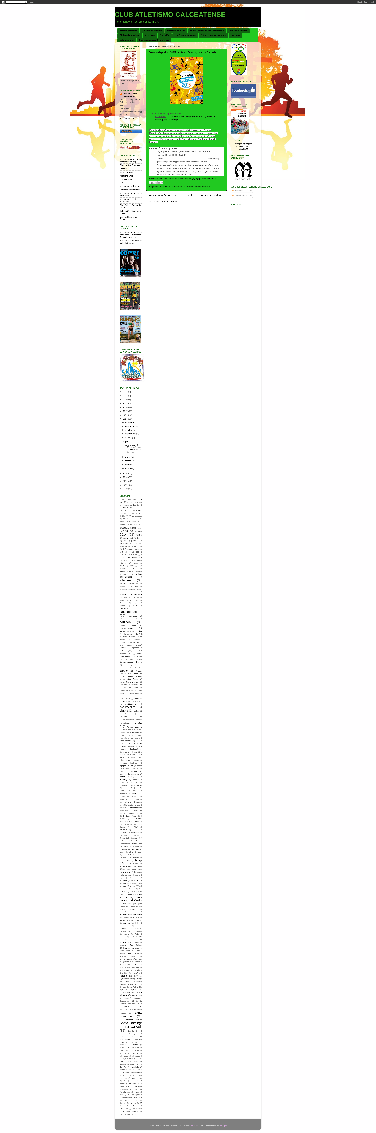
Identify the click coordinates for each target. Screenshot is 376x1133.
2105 (121, 552)
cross (138, 723)
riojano (123, 975)
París (137, 934)
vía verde (123, 1078)
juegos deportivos (126, 852)
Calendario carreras (152, 30)
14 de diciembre (136, 508)
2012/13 (139, 528)
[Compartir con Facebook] (158, 182)
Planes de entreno (238, 30)
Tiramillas (124, 169)
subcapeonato (125, 1039)
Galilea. (135, 796)
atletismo (126, 580)
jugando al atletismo (131, 857)
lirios (140, 869)
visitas (137, 1092)
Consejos (150, 35)
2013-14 (137, 531)
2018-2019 (135, 546)
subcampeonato (126, 1037)
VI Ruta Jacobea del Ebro (130, 1075)
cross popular (125, 741)
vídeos (124, 1081)
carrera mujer (128, 665)
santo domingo (131, 1014)
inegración (135, 830)
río (127, 973)
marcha (123, 886)
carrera (123, 650)
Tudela (136, 1050)
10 (120, 499)
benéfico (127, 597)
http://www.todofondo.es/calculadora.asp (131, 242)
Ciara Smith (134, 693)
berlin (122, 600)
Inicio (190, 195)
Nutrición (164, 35)
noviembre (130, 426)
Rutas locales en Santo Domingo (207, 30)
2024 (125, 392)
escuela (136, 768)
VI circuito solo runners (131, 1072)
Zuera (131, 1114)
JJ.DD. (125, 846)
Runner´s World (128, 979)
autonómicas (134, 586)
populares (135, 942)
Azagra (122, 589)
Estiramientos (127, 40)
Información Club (176, 30)
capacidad (135, 648)
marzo (128, 461)
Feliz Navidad (137, 785)
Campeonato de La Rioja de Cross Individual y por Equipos (131, 636)
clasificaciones (127, 707)
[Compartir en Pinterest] (161, 182)
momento (125, 906)
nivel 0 (137, 923)
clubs (122, 714)
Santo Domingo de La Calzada (179, 187)
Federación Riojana (128, 782)
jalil (133, 844)
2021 (125, 396)
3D (130, 552)
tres (132, 1042)
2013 (125, 477)
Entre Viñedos (133, 760)
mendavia (127, 904)
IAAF (122, 183)
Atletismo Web (126, 176)
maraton (135, 880)
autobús (122, 586)
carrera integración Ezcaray (130, 659)
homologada (135, 808)
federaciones (124, 785)
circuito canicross (126, 696)
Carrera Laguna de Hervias (131, 662)
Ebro (140, 749)
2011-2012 (138, 524)
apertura (135, 568)
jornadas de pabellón (129, 849)
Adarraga (123, 563)
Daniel (140, 746)
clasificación (130, 704)
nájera (122, 920)
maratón (123, 883)
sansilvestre (124, 1006)
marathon (123, 881)
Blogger (222, 1126)
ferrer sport (127, 788)
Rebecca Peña (127, 956)
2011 (125, 485)
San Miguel (126, 990)
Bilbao (138, 600)
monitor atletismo (128, 909)
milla (140, 904)
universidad (124, 1056)
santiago (123, 1013)
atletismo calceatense (129, 583)
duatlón (133, 749)
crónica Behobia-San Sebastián (131, 719)
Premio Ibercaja (131, 948)
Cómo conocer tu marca (213, 35)
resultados (138, 965)
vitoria (122, 1095)
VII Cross (133, 1084)
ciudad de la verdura (134, 701)
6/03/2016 (123, 555)
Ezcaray (123, 780)
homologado (124, 810)
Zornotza (123, 1114)
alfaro (122, 566)
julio (127, 441)
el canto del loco (130, 752)
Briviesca (123, 603)
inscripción (135, 832)
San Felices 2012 (135, 987)
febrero (129, 464)
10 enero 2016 (130, 499)
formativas (123, 794)
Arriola (131, 571)
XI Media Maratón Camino (129, 1097)
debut (124, 749)
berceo (136, 597)
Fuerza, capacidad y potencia (154, 40)
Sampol (137, 981)
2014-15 (139, 535)
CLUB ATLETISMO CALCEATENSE (170, 14)
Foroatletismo (126, 179)
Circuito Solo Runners (130, 165)
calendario (133, 616)
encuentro (131, 757)
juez (141, 855)
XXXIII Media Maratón (129, 1111)
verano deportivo (202, 187)
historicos (123, 807)
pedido (132, 937)
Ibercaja (139, 813)
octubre (129, 430)
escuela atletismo (128, 771)
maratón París (135, 883)
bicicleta (129, 600)
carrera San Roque (129, 679)
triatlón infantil (125, 1047)
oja (132, 928)
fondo (135, 791)
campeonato (126, 628)
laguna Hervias (132, 863)
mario (133, 889)
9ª (129, 560)
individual (123, 830)
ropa (140, 976)
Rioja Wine (136, 973)
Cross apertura (134, 727)
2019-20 (130, 549)
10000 (123, 508)
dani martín (131, 746)
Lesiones (235, 35)
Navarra (139, 920)
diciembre (130, 422)
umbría (135, 1053)
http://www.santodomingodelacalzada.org (131, 160)
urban (131, 1059)
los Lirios (134, 878)
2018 (125, 407)
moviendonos (124, 912)
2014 (125, 473)
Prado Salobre (136, 945)
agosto (128, 438)
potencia (123, 945)
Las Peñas (126, 869)
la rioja (138, 860)
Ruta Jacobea (125, 981)
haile (121, 802)
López (122, 878)
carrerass (123, 685)
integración (123, 835)
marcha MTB (135, 886)
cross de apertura (127, 735)
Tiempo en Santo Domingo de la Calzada (243, 146)
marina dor (124, 889)
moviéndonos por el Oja (131, 915)
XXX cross (136, 1109)
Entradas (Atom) (170, 201)
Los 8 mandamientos (185, 35)
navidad (126, 923)
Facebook (135, 780)
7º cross (134, 555)
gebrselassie (124, 799)
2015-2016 (138, 538)
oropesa (139, 928)
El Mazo (133, 754)
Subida (137, 1039)
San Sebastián (128, 992)
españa (123, 777)
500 (137, 552)
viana (133, 1078)
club (123, 710)
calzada (125, 622)
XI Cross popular (134, 1095)
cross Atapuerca (129, 730)
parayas (126, 934)
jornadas (136, 846)
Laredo (139, 866)
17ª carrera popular (135, 516)
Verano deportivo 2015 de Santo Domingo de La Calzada (182, 52)
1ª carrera (133, 521)
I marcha (130, 813)
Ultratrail (123, 1053)
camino (135, 625)
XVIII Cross (124, 1109)
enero (128, 468)
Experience (135, 777)
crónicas (126, 723)
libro (134, 869)
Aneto (131, 566)
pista (140, 937)
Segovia (131, 1031)
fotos (134, 793)
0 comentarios (209, 179)
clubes (136, 711)
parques (123, 937)
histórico (137, 805)
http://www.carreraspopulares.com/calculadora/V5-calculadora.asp (131, 234)
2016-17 (136, 541)
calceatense (128, 612)
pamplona (139, 931)
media (129, 894)
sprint (135, 1034)
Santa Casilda (134, 1009)
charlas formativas (127, 690)
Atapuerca (123, 574)
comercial (130, 714)
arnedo (122, 571)
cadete (135, 606)
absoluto (137, 560)
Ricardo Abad (125, 970)
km (129, 860)
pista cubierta (131, 940)
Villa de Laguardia (135, 1089)
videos (140, 1078)
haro (128, 802)
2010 (125, 489)
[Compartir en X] (156, 182)
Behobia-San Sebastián (131, 594)
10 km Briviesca (133, 502)
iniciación (123, 832)
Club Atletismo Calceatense (130, 95)
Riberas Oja (135, 967)
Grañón (136, 799)
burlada (122, 606)
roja (134, 976)
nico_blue (193, 1126)
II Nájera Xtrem (129, 816)
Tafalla (122, 1042)
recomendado (125, 959)
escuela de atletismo (129, 774)
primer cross (125, 951)
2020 (125, 400)
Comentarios (240, 196)
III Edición (135, 827)
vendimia (135, 1067)
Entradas (238, 191)
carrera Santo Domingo (129, 682)
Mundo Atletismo (127, 172)
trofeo (137, 1047)
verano (122, 1070)
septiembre (130, 434)
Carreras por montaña (130, 190)
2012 (125, 481)
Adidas (136, 563)
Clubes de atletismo (130, 35)
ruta (138, 979)
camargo (123, 625)
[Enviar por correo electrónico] (150, 182)
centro (136, 687)
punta (130, 954)
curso (122, 744)
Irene (134, 835)
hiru (121, 805)
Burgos (135, 603)
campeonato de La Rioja (131, 631)
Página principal (128, 30)
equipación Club (126, 766)
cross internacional (133, 738)
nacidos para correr (131, 917)
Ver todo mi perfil (127, 118)
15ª (125, 510)
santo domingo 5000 (129, 1020)
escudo (126, 768)
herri (138, 802)
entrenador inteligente (128, 763)
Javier (140, 844)
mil (135, 904)
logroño (127, 872)
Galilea (122, 796)
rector (126, 962)
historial (128, 805)
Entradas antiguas (212, 195)
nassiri (131, 920)
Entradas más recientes (164, 195)
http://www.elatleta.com (130, 186)
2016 (125, 415)
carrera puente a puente (130, 676)
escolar (139, 766)
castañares (135, 685)
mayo (128, 457)
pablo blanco (127, 931)
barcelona (131, 589)
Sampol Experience (128, 984)
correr (140, 714)
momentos (136, 906)
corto (125, 716)
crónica (136, 717)
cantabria (123, 648)
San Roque (137, 990)
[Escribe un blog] (153, 182)
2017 (125, 411)
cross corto (134, 732)
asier (138, 571)
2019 (125, 403)
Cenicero (123, 688)
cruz (137, 741)
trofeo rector (124, 1050)
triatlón (135, 1045)
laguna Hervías (126, 866)
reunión (125, 967)
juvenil (122, 861)
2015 (161, 187)
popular (123, 942)
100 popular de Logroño (129, 505)
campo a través (133, 645)
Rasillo (137, 953)
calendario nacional (128, 619)
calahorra (124, 608)
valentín (132, 1064)
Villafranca (126, 1092)
